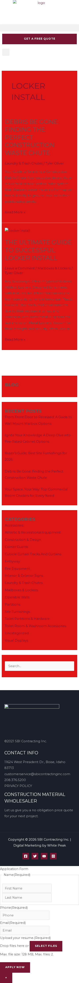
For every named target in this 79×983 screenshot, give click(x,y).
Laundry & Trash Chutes (24, 163)
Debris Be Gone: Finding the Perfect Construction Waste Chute (32, 137)
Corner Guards (16, 547)
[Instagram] (53, 856)
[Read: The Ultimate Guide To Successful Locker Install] (17, 230)
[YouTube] (44, 856)
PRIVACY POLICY (18, 786)
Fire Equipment (17, 569)
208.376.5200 (15, 780)
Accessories (14, 525)
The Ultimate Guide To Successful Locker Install (38, 250)
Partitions (12, 604)
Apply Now (15, 967)
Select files (46, 946)
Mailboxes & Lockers (54, 268)
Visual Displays (16, 640)
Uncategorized (17, 633)
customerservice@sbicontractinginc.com (37, 774)
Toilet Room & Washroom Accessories (35, 626)
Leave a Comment (20, 268)
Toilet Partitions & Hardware (27, 619)
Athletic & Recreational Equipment (33, 532)
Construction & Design (23, 540)
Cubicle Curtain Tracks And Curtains (33, 554)
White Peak (56, 845)
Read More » (15, 211)
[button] (39, 28)
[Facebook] (25, 856)
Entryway (12, 561)
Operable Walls (17, 597)
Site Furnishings (17, 612)
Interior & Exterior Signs (24, 576)
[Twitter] (35, 856)
